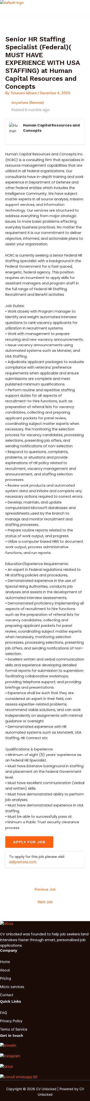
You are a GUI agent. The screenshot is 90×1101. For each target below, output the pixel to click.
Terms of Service (13, 1029)
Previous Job (45, 889)
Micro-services (12, 987)
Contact (6, 995)
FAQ (3, 1013)
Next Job (45, 902)
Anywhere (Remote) (28, 103)
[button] (43, 13)
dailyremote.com (22, 862)
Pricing (5, 978)
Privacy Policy (11, 1021)
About (5, 970)
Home (5, 962)
